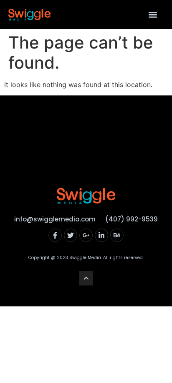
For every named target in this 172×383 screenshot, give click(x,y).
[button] (152, 15)
